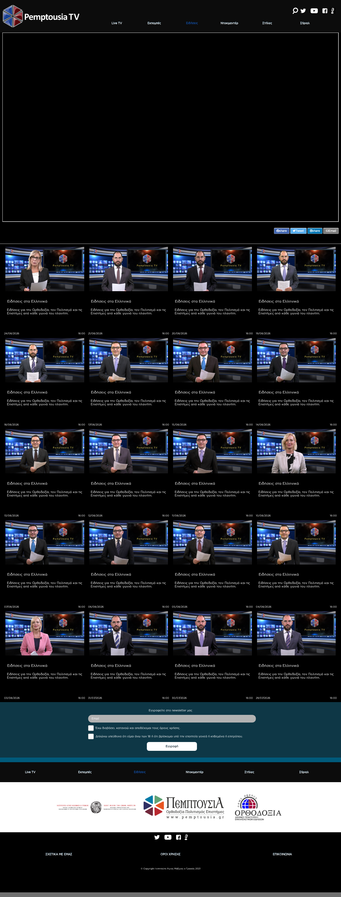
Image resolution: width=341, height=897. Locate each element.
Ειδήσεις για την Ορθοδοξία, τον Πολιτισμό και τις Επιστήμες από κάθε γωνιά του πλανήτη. (45, 311)
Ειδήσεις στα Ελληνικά (27, 301)
